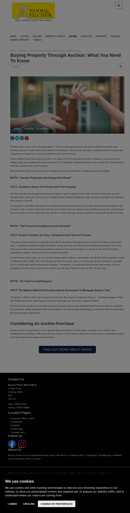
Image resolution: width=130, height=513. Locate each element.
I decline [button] (29, 503)
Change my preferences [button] (57, 503)
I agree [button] (12, 503)
